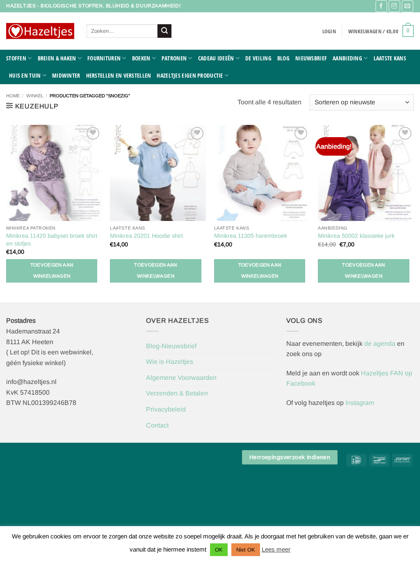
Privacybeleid (166, 409)
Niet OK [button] (245, 550)
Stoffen (16, 58)
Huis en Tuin (25, 75)
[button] (329, 31)
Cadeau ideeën (216, 58)
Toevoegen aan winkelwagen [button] (51, 270)
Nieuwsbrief (311, 58)
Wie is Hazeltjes (169, 361)
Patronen (174, 58)
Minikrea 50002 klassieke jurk (356, 235)
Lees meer (276, 549)
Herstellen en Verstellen (118, 75)
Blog (283, 58)
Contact (157, 425)
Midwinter (66, 75)
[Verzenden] (164, 31)
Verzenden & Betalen (177, 393)
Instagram (359, 402)
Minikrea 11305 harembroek (250, 235)
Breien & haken (57, 58)
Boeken (141, 58)
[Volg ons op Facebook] (381, 6)
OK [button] (219, 550)
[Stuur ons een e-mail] (407, 6)
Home (13, 95)
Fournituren (104, 58)
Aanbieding (347, 58)
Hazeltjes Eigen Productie (190, 75)
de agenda (380, 343)
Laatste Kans (390, 58)
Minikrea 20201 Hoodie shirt (146, 235)
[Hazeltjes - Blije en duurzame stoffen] (40, 31)
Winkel (34, 95)
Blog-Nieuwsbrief (171, 346)
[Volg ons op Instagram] (394, 6)
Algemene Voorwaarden (181, 377)
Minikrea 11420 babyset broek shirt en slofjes (51, 239)
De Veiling (258, 58)
